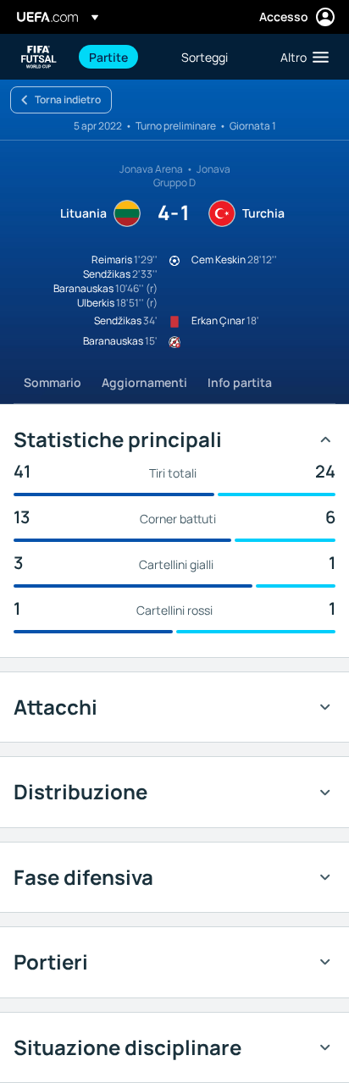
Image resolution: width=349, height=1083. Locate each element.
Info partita (240, 382)
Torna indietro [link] (68, 99)
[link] (108, 56)
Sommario (52, 382)
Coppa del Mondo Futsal (39, 57)
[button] (300, 56)
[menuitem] (120, 56)
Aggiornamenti (144, 382)
